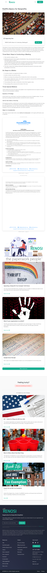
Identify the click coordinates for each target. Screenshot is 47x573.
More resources (23, 368)
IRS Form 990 (5, 563)
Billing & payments (21, 545)
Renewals (19, 552)
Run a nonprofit (5, 554)
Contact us (36, 546)
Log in (40, 2)
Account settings (21, 542)
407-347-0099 (36, 549)
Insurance (4, 556)
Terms (38, 571)
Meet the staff (35, 564)
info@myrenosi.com (36, 557)
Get (38, 42)
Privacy (43, 571)
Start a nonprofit (5, 552)
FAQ (3, 542)
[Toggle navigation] (6, 2)
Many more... (5, 566)
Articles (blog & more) (7, 547)
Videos (3, 549)
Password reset (20, 554)
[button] (35, 2)
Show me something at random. (23, 385)
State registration (6, 561)
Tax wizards (19, 549)
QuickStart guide (5, 545)
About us (34, 561)
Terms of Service (27, 526)
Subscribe (22, 522)
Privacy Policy (21, 526)
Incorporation (5, 559)
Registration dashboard (22, 547)
